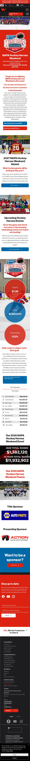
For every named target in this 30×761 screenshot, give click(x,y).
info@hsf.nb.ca (7, 706)
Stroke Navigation (8, 656)
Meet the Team (8, 648)
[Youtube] (15, 721)
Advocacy (6, 673)
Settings (14, 758)
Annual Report (7, 651)
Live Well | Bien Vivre (9, 658)
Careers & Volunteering (10, 646)
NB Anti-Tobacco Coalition (10, 685)
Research (6, 671)
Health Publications (9, 666)
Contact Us (7, 644)
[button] (15, 688)
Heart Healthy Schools (9, 660)
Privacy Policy (7, 650)
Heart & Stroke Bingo (9, 682)
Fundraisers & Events (9, 677)
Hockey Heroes (8, 684)
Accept (14, 754)
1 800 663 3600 (8, 701)
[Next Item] (27, 455)
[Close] (28, 746)
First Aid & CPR (7, 664)
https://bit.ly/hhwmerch (20, 2)
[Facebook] (8, 721)
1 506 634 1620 (7, 703)
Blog (5, 675)
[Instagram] (21, 721)
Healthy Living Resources (9, 662)
